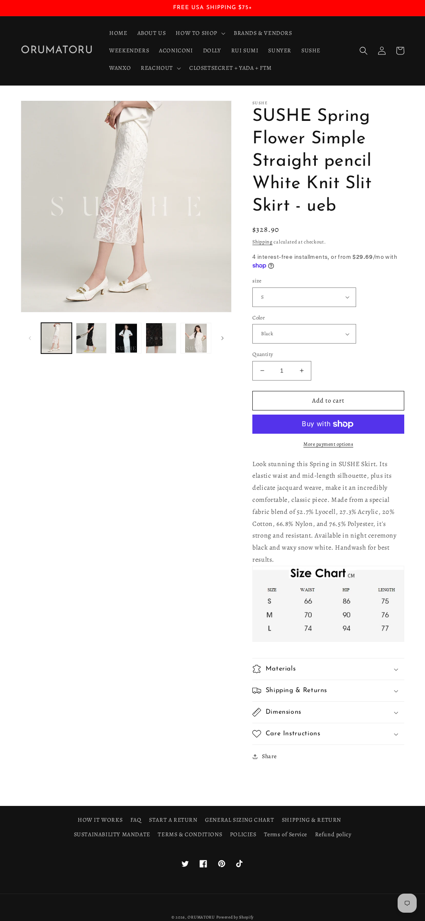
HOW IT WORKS (100, 820)
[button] (200, 33)
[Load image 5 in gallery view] (196, 338)
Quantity (262, 354)
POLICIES (243, 834)
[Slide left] (30, 338)
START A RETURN (173, 820)
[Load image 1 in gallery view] (56, 338)
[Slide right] (222, 338)
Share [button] (269, 756)
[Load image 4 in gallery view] (161, 338)
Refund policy (333, 834)
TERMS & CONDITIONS (190, 834)
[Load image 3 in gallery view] (126, 338)
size (257, 280)
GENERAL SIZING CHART (239, 820)
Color (258, 317)
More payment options (328, 444)
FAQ (136, 820)
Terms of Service (285, 834)
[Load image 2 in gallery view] (91, 338)
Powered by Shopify (235, 917)
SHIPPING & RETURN (311, 820)
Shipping (262, 241)
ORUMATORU (201, 917)
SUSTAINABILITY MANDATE (112, 834)
